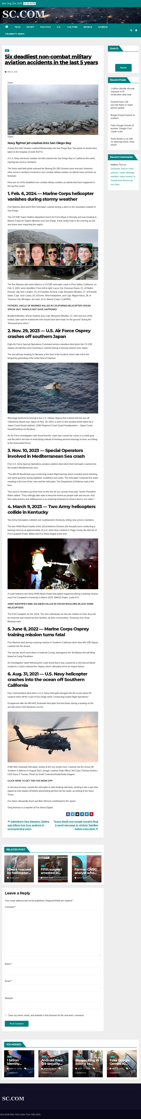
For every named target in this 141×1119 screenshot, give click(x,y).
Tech (17, 27)
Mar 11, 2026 (16, 1069)
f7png (17, 1114)
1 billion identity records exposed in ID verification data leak (123, 91)
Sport (30, 27)
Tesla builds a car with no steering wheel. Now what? (122, 142)
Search (114, 48)
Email (8, 981)
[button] (131, 30)
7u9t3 (33, 1114)
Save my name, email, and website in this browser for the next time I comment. (46, 1015)
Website (9, 998)
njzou (2, 1114)
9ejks (12, 1114)
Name (8, 964)
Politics (45, 27)
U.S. (59, 27)
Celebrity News (15, 34)
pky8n (7, 1114)
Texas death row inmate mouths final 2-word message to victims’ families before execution (76, 825)
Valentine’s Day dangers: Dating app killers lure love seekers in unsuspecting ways (28, 825)
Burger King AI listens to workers (87, 1063)
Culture (72, 27)
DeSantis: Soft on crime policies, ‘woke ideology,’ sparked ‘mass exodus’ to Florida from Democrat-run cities (123, 177)
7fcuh (28, 1114)
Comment (10, 907)
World (88, 27)
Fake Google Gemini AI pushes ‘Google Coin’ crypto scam (122, 128)
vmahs (22, 1114)
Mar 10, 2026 (50, 1069)
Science (103, 27)
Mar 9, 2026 (118, 1069)
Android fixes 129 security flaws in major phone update (122, 105)
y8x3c (38, 1114)
